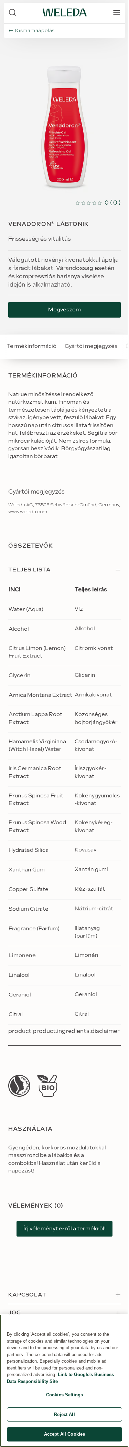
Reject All (64, 1414)
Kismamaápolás (35, 30)
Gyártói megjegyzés (91, 346)
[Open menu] (116, 12)
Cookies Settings (64, 1394)
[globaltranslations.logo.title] (65, 12)
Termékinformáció (31, 346)
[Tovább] (19, 1085)
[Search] (12, 12)
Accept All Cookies (64, 1434)
